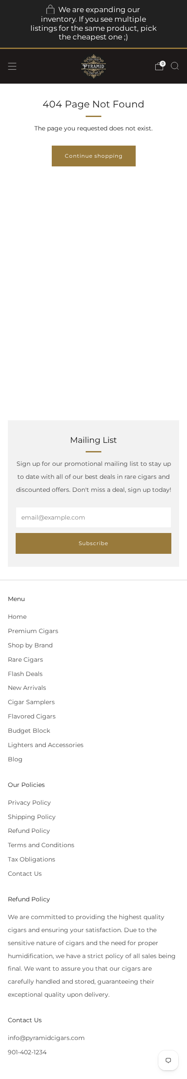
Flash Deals (25, 673)
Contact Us (25, 873)
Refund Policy (29, 830)
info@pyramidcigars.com (46, 1037)
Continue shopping (94, 156)
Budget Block (29, 730)
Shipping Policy (32, 816)
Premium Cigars (33, 630)
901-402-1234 (27, 1052)
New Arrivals (27, 687)
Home (17, 616)
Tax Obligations (31, 859)
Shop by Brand (30, 645)
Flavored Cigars (32, 716)
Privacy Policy (29, 802)
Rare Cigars (25, 659)
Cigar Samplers (31, 702)
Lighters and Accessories (45, 744)
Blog (15, 759)
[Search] (174, 66)
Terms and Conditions (41, 845)
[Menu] (12, 66)
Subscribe (93, 543)
